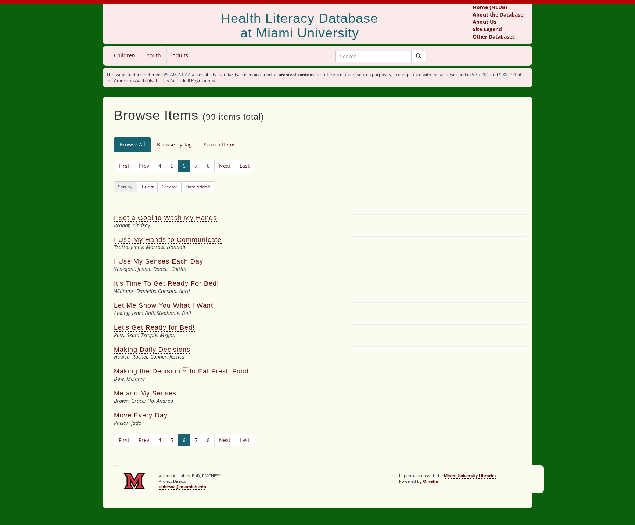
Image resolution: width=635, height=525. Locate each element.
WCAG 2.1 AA (177, 74)
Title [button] (146, 187)
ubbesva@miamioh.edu (182, 486)
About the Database (498, 14)
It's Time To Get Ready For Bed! (166, 283)
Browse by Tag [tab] (174, 144)
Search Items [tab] (220, 144)
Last (245, 165)
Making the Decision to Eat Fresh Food (181, 371)
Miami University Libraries (470, 475)
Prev (144, 165)
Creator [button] (169, 187)
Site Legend (487, 29)
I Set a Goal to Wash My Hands (165, 217)
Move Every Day (141, 415)
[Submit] (418, 56)
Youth (154, 55)
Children (124, 55)
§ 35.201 (480, 74)
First (124, 165)
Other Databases (494, 36)
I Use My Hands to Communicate (168, 239)
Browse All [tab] (132, 144)
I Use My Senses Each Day (158, 261)
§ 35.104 (507, 74)
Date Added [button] (198, 187)
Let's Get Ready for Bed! (154, 327)
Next (224, 165)
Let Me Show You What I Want (163, 305)
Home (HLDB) (490, 7)
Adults (180, 55)
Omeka (430, 481)
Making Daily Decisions (152, 349)
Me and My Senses (145, 393)
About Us (484, 21)
